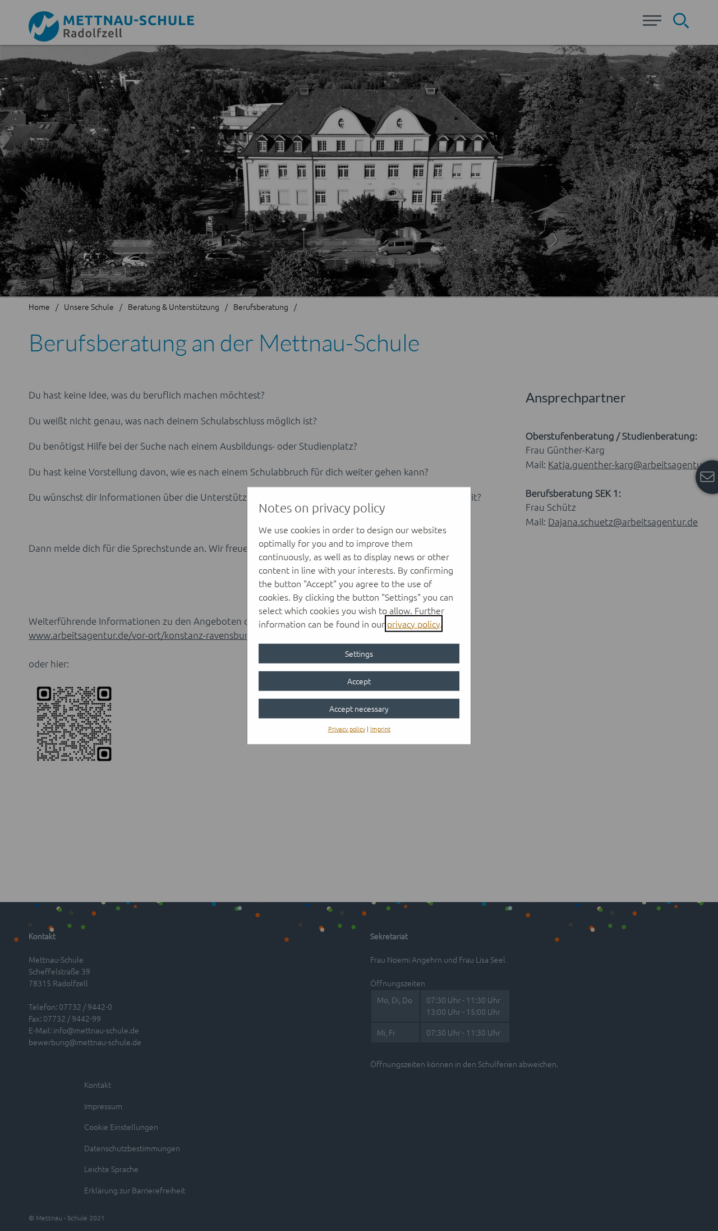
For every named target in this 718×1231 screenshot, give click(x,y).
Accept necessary (359, 707)
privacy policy (413, 623)
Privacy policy (346, 728)
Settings (359, 652)
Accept (359, 680)
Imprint (380, 728)
